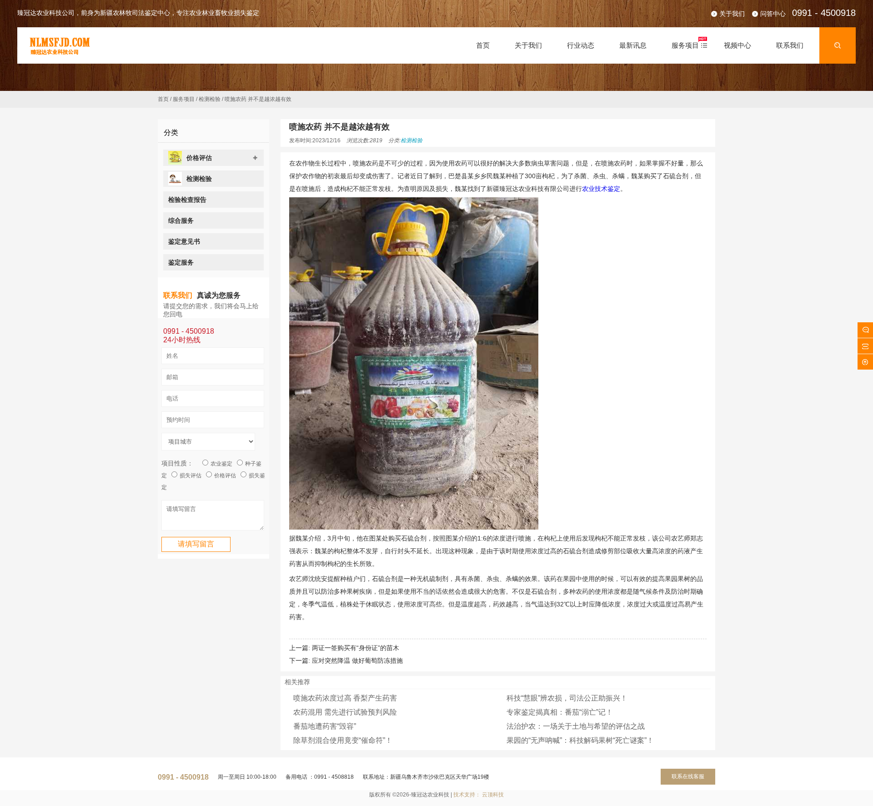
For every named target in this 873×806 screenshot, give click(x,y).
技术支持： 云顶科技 (478, 794)
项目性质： (177, 463)
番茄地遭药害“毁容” (324, 726)
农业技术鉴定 (601, 188)
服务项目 (184, 99)
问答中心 (773, 13)
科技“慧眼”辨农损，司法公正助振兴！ (567, 698)
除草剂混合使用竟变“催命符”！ (342, 740)
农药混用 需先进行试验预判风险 (345, 712)
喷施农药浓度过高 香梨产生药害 (345, 698)
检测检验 (210, 99)
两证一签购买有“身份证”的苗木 (355, 647)
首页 (163, 99)
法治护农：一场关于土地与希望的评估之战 (576, 726)
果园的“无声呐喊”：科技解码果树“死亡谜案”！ (580, 740)
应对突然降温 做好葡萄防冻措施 (357, 660)
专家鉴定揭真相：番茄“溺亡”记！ (560, 712)
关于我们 (732, 13)
